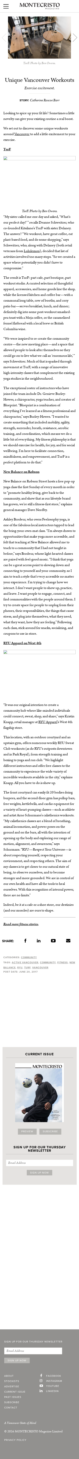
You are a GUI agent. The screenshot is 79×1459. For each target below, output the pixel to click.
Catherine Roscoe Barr (45, 100)
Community (29, 957)
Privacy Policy (15, 1440)
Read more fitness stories (20, 924)
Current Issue (14, 1392)
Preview (27, 1131)
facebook (53, 1376)
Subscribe (50, 1131)
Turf (27, 967)
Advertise (11, 1386)
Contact (10, 1408)
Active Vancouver (25, 962)
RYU (20, 967)
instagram (54, 1381)
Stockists (11, 1381)
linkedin (52, 1391)
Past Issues (12, 1397)
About (9, 1376)
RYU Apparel (47, 722)
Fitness (62, 962)
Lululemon (32, 251)
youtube (52, 1386)
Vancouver (21, 134)
